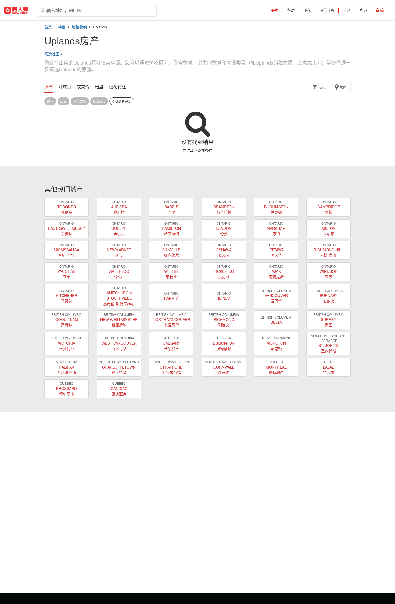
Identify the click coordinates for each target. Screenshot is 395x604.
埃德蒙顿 (79, 27)
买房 (275, 10)
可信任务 (327, 10)
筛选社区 (53, 53)
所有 (48, 87)
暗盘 (99, 87)
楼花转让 (117, 87)
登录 (363, 10)
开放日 (64, 87)
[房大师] (16, 10)
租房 (291, 10)
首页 (48, 27)
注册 (347, 10)
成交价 (83, 87)
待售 (62, 27)
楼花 (307, 10)
